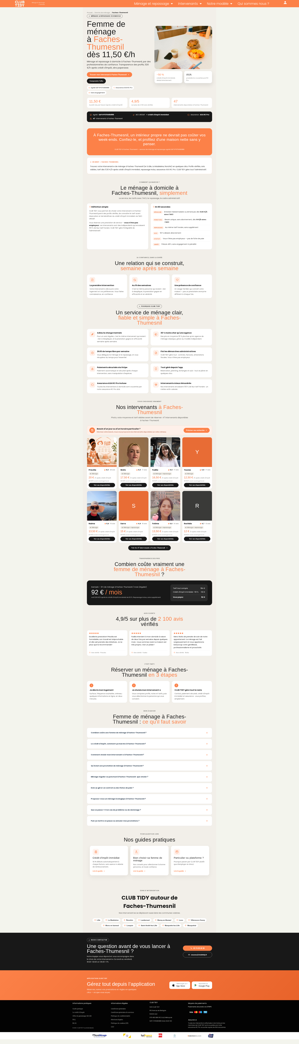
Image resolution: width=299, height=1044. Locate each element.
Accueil (90, 12)
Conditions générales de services (122, 1012)
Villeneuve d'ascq (198, 920)
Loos (181, 920)
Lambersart (145, 920)
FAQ (74, 1019)
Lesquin (130, 925)
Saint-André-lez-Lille (149, 925)
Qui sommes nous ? (253, 3)
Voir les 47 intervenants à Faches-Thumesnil (148, 548)
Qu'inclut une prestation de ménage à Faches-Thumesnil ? (117, 766)
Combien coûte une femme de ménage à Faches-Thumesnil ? (118, 732)
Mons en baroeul (112, 925)
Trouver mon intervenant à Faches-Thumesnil (108, 75)
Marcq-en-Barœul (164, 920)
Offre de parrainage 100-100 (82, 1016)
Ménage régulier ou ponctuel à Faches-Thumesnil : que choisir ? (119, 777)
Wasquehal (191, 925)
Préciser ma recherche (195, 430)
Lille (98, 920)
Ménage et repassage (151, 3)
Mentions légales (117, 1019)
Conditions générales (118, 1009)
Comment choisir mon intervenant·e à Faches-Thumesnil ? (117, 755)
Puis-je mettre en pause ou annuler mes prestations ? (115, 821)
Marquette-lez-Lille (172, 925)
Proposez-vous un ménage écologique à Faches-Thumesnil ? (118, 799)
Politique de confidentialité (120, 1016)
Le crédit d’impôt (79, 1012)
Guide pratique (78, 1009)
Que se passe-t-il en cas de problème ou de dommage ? (116, 810)
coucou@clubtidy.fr (199, 955)
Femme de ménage (102, 12)
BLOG (75, 1023)
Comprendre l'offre (96, 81)
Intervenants (188, 3)
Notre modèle (217, 3)
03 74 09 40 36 (199, 948)
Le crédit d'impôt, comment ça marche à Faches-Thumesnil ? (118, 744)
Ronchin (129, 920)
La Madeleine (113, 920)
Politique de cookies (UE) (119, 1023)
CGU (112, 1027)
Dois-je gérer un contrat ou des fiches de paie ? (112, 788)
